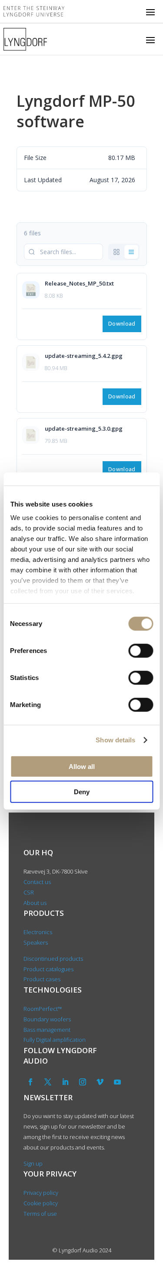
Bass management (46, 1030)
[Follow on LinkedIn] (65, 1082)
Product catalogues (48, 969)
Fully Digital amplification (54, 1040)
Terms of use (40, 1213)
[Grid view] (116, 252)
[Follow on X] (48, 1082)
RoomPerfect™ (42, 1009)
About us (35, 903)
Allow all (82, 766)
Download (121, 323)
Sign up (33, 1163)
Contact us (37, 882)
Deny (82, 792)
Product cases (41, 979)
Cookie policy (40, 1203)
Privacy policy (40, 1193)
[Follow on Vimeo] (100, 1082)
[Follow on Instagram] (83, 1082)
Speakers (35, 942)
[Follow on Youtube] (117, 1082)
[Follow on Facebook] (30, 1082)
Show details (115, 740)
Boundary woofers (47, 1019)
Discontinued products (53, 958)
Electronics (37, 932)
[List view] (131, 252)
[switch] (140, 650)
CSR (28, 892)
